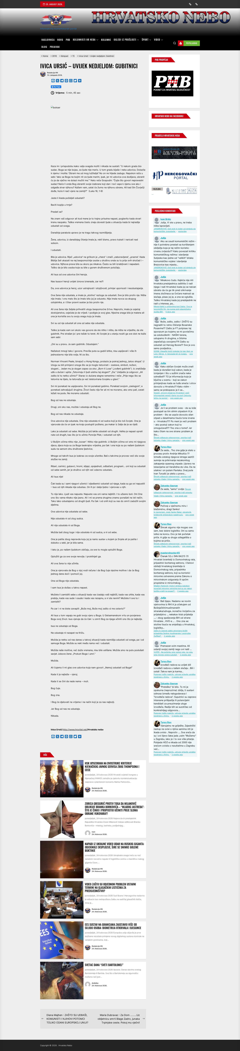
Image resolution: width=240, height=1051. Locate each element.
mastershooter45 (170, 552)
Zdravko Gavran (169, 485)
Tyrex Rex (165, 446)
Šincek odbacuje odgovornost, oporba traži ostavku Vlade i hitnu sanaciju (173, 492)
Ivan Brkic (165, 219)
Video (157, 39)
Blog (44, 46)
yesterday (182, 231)
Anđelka (95, 983)
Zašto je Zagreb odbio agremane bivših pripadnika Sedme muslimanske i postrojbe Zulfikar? (172, 633)
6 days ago (170, 312)
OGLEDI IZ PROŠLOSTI (125, 39)
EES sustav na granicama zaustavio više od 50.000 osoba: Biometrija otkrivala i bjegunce (113, 926)
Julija (163, 238)
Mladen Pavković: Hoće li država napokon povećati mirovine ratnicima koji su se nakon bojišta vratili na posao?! (173, 588)
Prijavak (55, 46)
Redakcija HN (52, 73)
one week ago (176, 398)
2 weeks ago (182, 591)
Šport (145, 39)
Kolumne (106, 39)
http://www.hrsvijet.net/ (75, 729)
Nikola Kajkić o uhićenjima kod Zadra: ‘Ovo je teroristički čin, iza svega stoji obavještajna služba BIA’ (173, 309)
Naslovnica (48, 39)
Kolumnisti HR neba (84, 39)
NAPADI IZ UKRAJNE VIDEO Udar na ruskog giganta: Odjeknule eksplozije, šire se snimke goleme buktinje (114, 847)
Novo (60, 39)
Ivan (93, 832)
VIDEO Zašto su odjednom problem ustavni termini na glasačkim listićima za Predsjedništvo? (110, 887)
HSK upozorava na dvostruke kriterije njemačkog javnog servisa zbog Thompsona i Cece (112, 766)
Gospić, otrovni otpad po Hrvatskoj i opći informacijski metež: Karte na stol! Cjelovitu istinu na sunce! (172, 395)
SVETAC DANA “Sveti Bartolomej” (104, 965)
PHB (68, 39)
